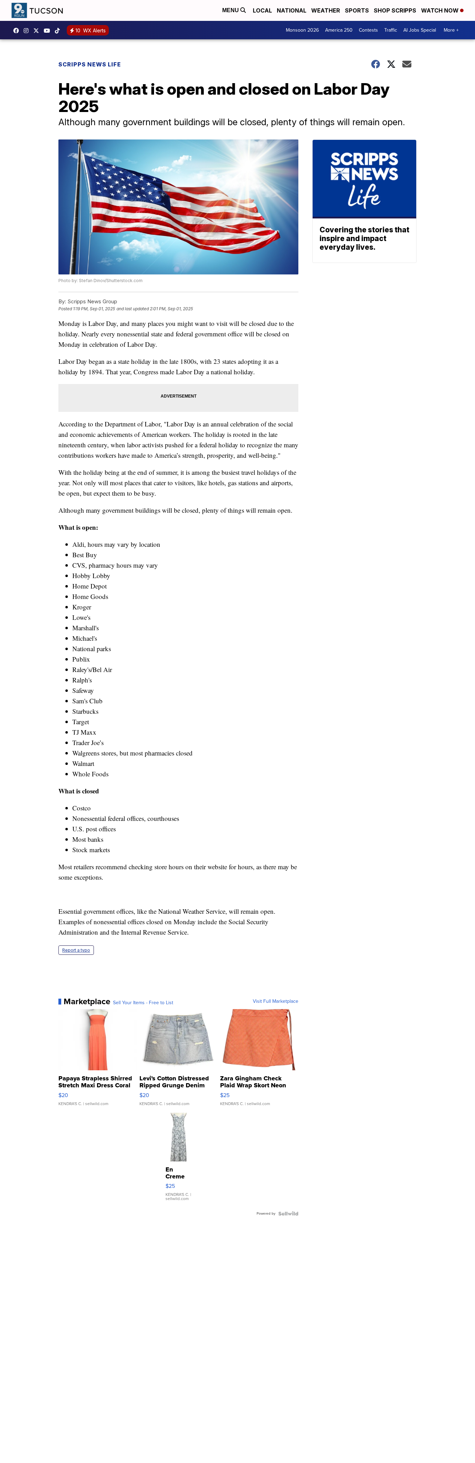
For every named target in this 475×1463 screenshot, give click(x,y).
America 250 (339, 30)
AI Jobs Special (419, 30)
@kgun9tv (59, 30)
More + (451, 30)
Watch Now (440, 10)
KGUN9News (17, 30)
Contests (368, 30)
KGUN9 (37, 30)
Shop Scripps (395, 10)
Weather (325, 10)
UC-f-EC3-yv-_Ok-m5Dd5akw (49, 30)
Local (262, 10)
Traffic (390, 30)
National (291, 10)
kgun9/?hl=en (28, 30)
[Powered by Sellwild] (288, 1213)
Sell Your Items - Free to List (143, 1002)
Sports (357, 10)
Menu (231, 10)
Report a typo (76, 950)
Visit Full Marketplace (275, 1001)
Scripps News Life (89, 64)
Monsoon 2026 (302, 30)
